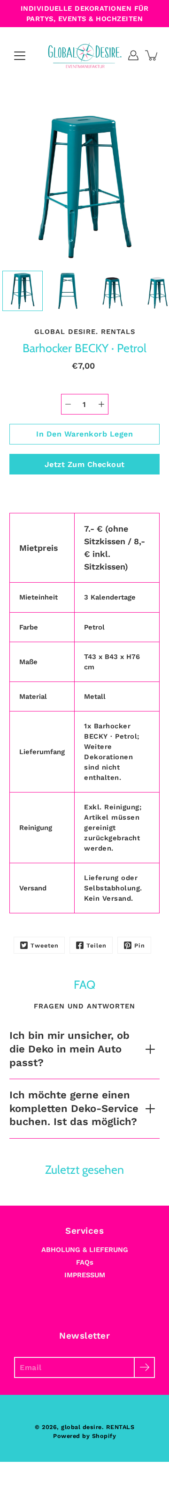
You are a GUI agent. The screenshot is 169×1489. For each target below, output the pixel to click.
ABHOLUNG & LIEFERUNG (84, 1249)
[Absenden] (144, 1367)
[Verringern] (68, 404)
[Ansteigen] (101, 404)
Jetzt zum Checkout (85, 464)
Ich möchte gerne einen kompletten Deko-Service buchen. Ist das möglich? (73, 1108)
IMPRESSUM (84, 1275)
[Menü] (19, 56)
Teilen (96, 945)
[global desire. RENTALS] (84, 55)
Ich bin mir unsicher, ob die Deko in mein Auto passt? (69, 1049)
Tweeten (45, 945)
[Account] (133, 55)
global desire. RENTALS (97, 1426)
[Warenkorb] (152, 55)
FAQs (84, 1262)
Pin (139, 945)
